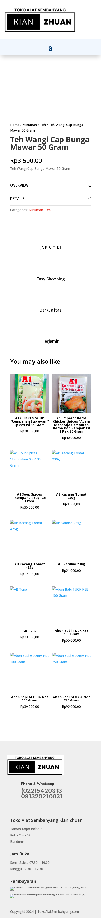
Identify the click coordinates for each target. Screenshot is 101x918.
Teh (43, 124)
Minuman (30, 124)
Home (14, 124)
